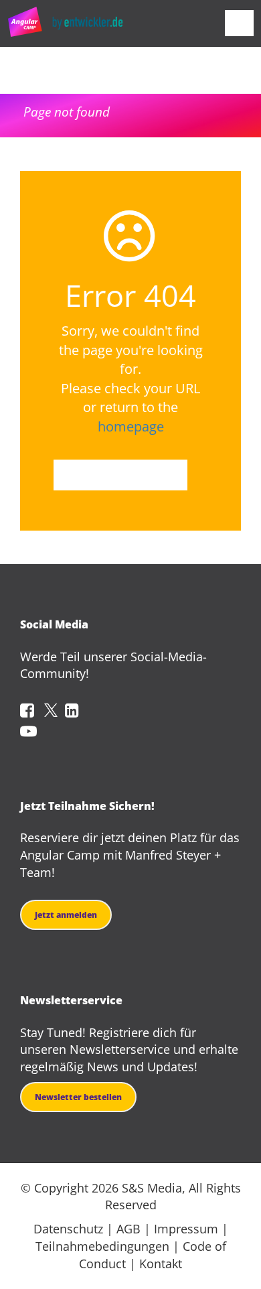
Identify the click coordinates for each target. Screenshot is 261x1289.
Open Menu (239, 23)
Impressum (186, 1229)
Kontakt (160, 1264)
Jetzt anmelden (66, 915)
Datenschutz (68, 1229)
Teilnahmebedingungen (102, 1246)
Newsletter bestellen (78, 1097)
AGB (128, 1229)
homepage (131, 426)
